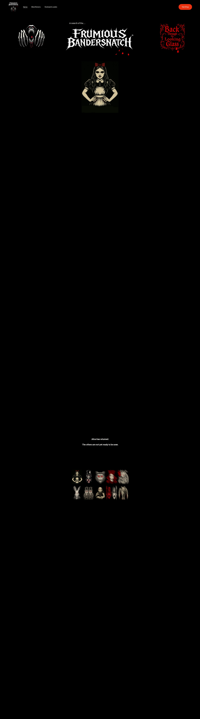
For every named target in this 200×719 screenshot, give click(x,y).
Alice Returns (36, 7)
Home (25, 7)
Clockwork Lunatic (51, 7)
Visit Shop (185, 7)
